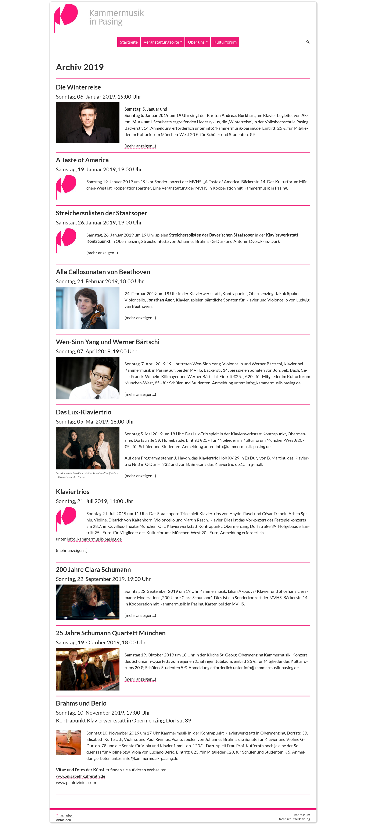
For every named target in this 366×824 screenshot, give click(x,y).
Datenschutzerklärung (293, 819)
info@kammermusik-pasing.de (243, 446)
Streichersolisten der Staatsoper (101, 213)
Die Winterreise (78, 87)
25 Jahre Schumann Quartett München (111, 633)
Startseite (129, 41)
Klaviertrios (72, 491)
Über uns (196, 41)
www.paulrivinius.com (76, 782)
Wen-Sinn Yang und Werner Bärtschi (107, 341)
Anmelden (63, 820)
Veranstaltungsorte (161, 41)
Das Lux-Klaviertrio (83, 412)
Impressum (302, 815)
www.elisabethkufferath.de (80, 776)
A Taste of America (82, 160)
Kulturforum (225, 41)
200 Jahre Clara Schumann (93, 569)
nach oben (65, 815)
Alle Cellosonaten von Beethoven (103, 271)
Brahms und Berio (81, 703)
